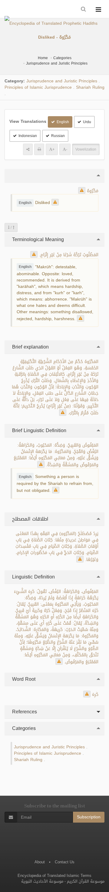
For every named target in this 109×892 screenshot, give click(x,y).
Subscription (89, 817)
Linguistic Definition (33, 576)
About (40, 862)
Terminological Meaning (37, 239)
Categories (62, 58)
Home (43, 58)
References (24, 711)
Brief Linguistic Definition (38, 430)
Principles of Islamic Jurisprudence (38, 87)
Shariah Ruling (90, 87)
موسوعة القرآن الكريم (85, 881)
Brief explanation (30, 347)
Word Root (23, 679)
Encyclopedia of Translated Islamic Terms (54, 875)
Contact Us (64, 862)
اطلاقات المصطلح (29, 519)
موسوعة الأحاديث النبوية (42, 881)
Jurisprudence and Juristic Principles (57, 63)
